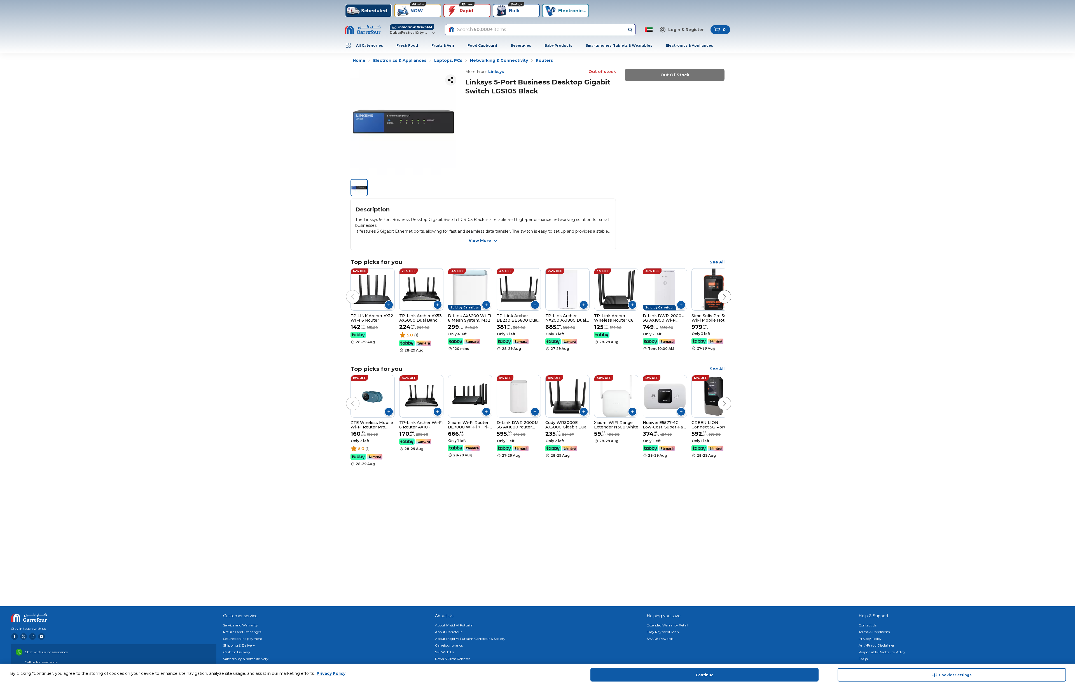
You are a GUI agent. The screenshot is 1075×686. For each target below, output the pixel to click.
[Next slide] (719, 291)
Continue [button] (705, 675)
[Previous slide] (347, 291)
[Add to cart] (388, 304)
